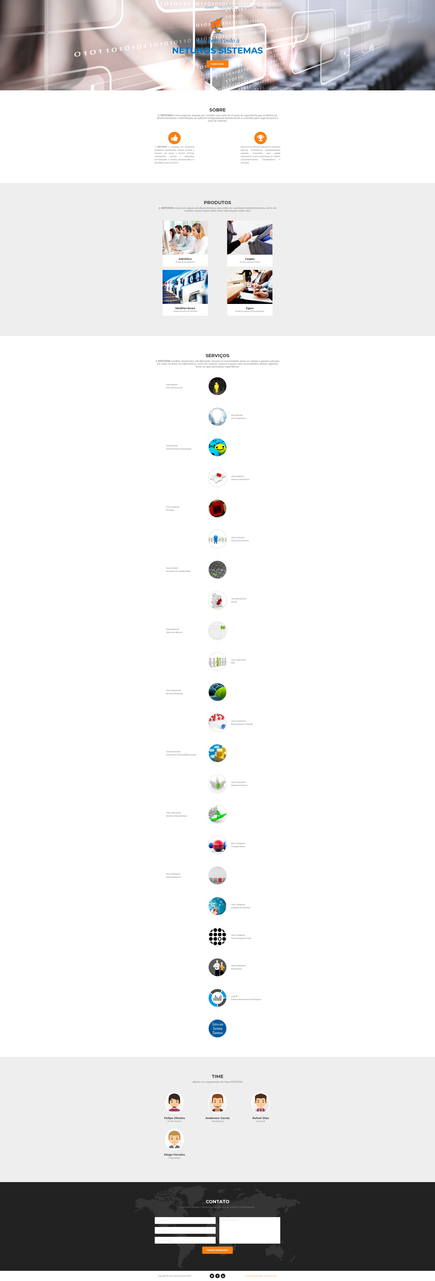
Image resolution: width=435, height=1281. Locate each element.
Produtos (226, 7)
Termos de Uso (270, 1276)
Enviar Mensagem (217, 1250)
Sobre (209, 7)
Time (259, 7)
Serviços (245, 7)
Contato (274, 7)
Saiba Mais (217, 64)
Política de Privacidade (254, 1276)
